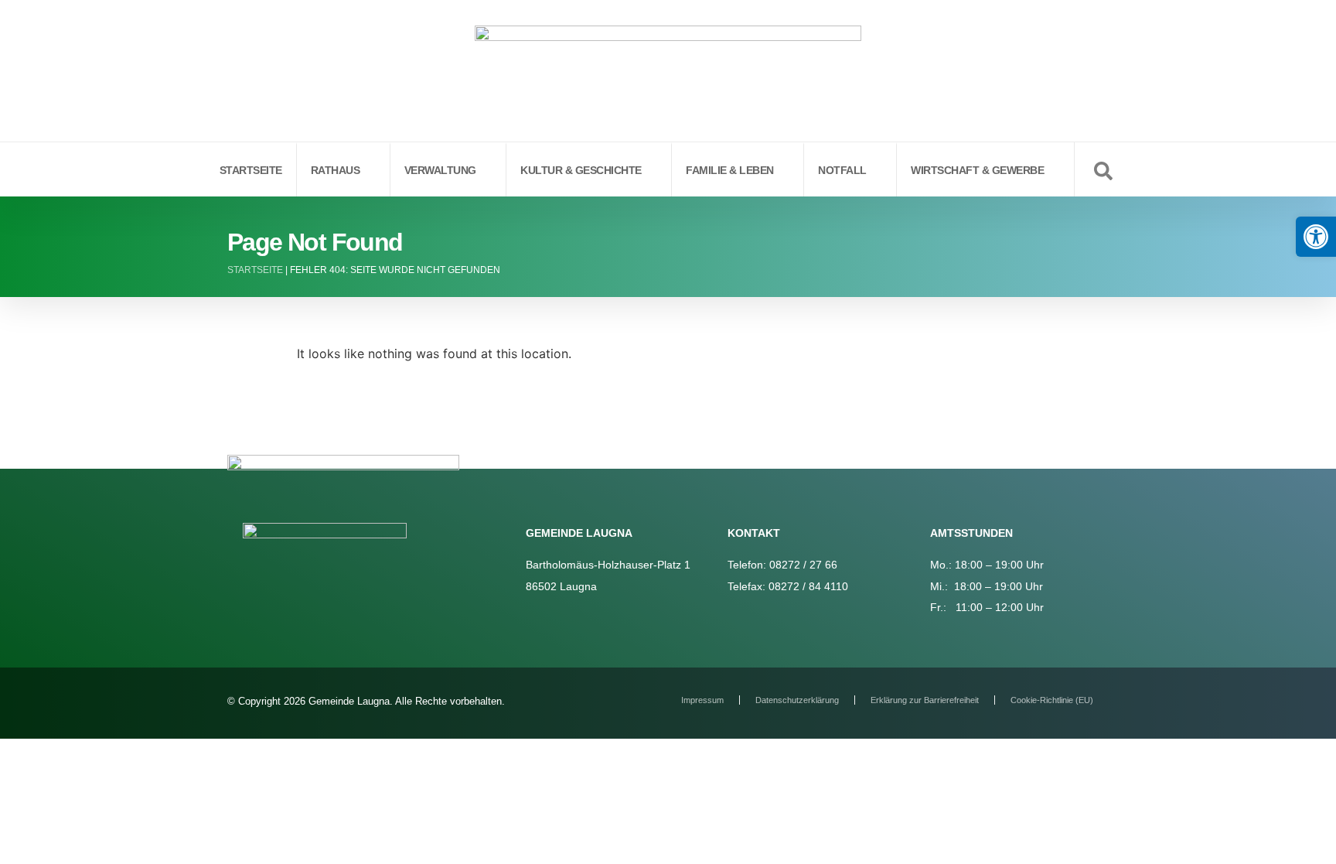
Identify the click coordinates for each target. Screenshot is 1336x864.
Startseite (255, 270)
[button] (1316, 237)
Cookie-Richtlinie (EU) (1052, 700)
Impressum (702, 700)
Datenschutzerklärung (797, 700)
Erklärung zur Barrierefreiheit (925, 700)
